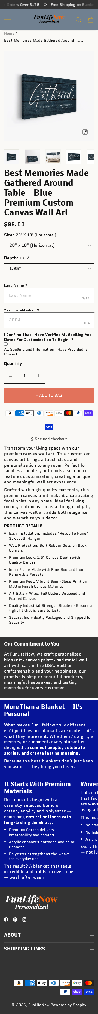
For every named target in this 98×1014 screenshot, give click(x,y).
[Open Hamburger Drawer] (7, 20)
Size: (9, 235)
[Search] (78, 20)
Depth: (11, 258)
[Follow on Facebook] (6, 919)
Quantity (13, 363)
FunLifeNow (39, 1005)
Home (9, 33)
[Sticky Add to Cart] (85, 995)
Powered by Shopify (69, 1005)
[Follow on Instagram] (24, 919)
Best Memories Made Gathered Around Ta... (44, 40)
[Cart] (90, 20)
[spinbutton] (25, 376)
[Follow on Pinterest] (15, 919)
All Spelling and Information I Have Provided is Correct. (46, 352)
